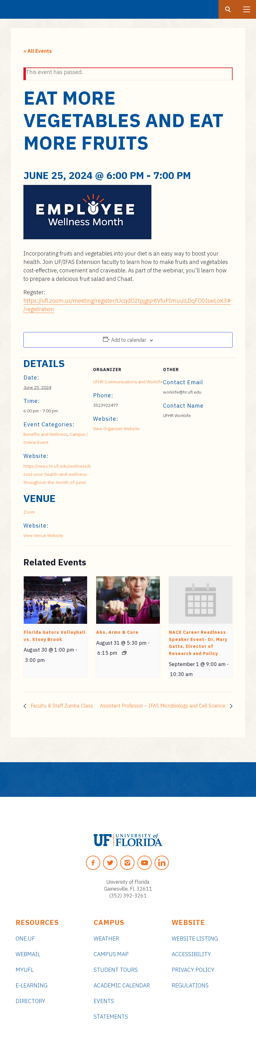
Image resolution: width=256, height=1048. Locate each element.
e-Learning (31, 985)
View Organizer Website (116, 428)
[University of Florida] (128, 840)
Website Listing (195, 938)
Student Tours (116, 969)
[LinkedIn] (162, 863)
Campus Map (111, 954)
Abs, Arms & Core (117, 632)
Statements (111, 1016)
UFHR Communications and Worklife (128, 382)
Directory (30, 1001)
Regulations (190, 985)
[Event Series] (124, 653)
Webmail (28, 954)
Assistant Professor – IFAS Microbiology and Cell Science (163, 706)
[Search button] (228, 9)
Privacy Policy (193, 969)
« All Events (37, 51)
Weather (106, 938)
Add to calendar (128, 340)
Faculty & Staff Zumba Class (61, 706)
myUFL (25, 969)
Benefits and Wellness (45, 434)
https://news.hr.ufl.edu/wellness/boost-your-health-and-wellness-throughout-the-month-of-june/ (57, 474)
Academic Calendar (122, 985)
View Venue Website (43, 535)
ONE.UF (25, 938)
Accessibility (191, 954)
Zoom (29, 512)
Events (104, 1001)
